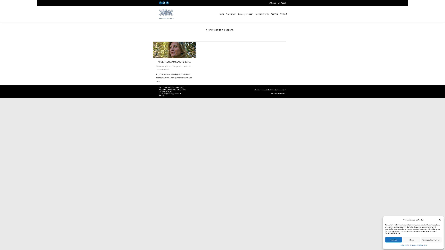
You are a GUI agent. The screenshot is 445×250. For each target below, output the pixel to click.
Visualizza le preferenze (431, 240)
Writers (168, 66)
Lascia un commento (162, 69)
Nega (411, 240)
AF (285, 90)
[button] (440, 220)
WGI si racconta (161, 66)
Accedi (283, 3)
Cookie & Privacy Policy (278, 93)
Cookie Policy (404, 245)
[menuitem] (221, 14)
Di (177, 66)
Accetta (393, 240)
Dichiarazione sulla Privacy (418, 245)
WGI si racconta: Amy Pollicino (174, 62)
